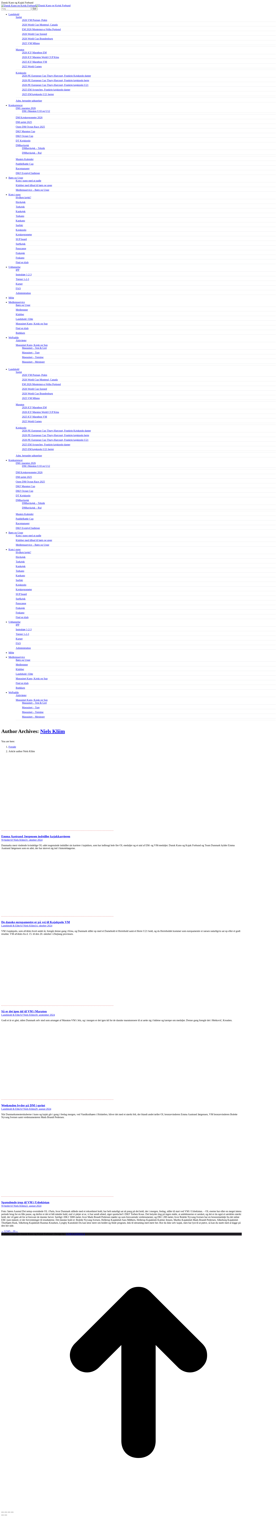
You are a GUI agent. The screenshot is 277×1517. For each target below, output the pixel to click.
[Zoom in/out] (12, 1512)
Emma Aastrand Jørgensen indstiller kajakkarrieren (35, 836)
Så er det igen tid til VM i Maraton (24, 1011)
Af (17, 840)
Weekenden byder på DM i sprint (23, 1105)
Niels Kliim (52, 731)
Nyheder (5, 840)
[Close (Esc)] (2, 1512)
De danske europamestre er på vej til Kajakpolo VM (35, 922)
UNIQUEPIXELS (75, 1234)
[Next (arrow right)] (5, 1515)
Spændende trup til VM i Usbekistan (25, 1202)
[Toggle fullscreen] (9, 1512)
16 (14, 1231)
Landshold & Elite (10, 925)
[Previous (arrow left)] (2, 1515)
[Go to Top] (138, 1508)
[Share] (5, 1512)
